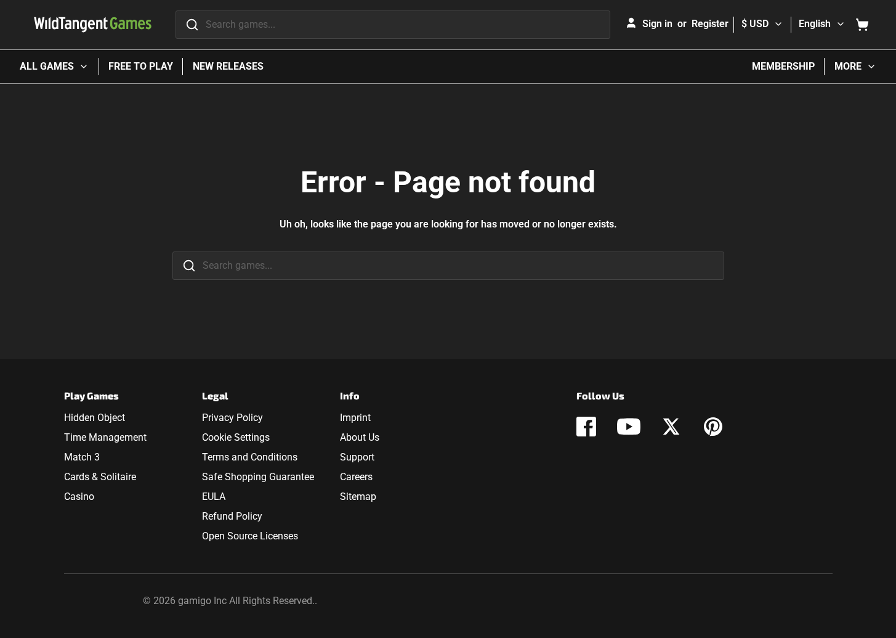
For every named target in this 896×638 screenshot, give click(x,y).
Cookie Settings (236, 437)
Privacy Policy (232, 417)
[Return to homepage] (93, 25)
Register (710, 24)
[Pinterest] (713, 426)
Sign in (657, 24)
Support (357, 457)
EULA (213, 496)
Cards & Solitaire (100, 477)
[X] (671, 426)
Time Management (105, 437)
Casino (79, 496)
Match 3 (82, 457)
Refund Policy (232, 516)
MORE (848, 66)
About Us (359, 437)
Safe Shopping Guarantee (258, 477)
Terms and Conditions (249, 457)
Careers (356, 477)
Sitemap (358, 496)
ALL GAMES (47, 66)
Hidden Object (94, 417)
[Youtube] (628, 426)
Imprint (355, 417)
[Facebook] (586, 426)
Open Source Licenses (250, 536)
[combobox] (393, 24)
